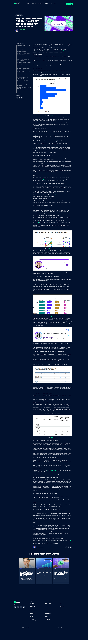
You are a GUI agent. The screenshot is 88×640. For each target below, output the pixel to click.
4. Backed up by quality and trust (24, 56)
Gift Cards (32, 603)
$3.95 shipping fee (51, 470)
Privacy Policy (57, 627)
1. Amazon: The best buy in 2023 (24, 62)
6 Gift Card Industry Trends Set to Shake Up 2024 (44, 572)
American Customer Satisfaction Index (44, 363)
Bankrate (51, 115)
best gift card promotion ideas (59, 50)
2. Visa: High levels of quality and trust (23, 65)
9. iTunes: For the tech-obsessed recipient (24, 88)
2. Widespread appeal (21, 51)
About (61, 603)
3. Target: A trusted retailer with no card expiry (23, 69)
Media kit (62, 606)
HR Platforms (32, 619)
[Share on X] (22, 98)
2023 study (36, 222)
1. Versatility (20, 49)
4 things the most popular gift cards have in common (23, 46)
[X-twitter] (24, 607)
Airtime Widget (48, 613)
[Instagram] (17, 98)
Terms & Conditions (65, 627)
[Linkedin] (18, 607)
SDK (45, 615)
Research (31, 617)
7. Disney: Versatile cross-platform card (23, 81)
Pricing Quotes (48, 603)
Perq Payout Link (33, 607)
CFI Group (51, 384)
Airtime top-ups (33, 605)
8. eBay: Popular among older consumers (23, 85)
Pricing (51, 3)
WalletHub (52, 437)
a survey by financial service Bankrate (58, 75)
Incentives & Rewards (34, 620)
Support (46, 616)
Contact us (62, 607)
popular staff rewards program (60, 194)
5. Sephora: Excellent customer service (23, 74)
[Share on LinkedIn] (19, 98)
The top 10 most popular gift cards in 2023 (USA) (23, 60)
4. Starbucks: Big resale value (23, 71)
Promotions (47, 605)
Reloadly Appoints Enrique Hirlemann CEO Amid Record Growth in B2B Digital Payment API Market (26, 573)
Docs (55, 3)
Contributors (47, 619)
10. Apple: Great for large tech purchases (23, 91)
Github (46, 617)
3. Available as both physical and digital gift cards (23, 54)
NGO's (31, 615)
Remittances (32, 613)
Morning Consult (53, 248)
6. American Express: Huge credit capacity (22, 78)
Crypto (31, 616)
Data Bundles (32, 606)
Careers (61, 605)
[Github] (21, 607)
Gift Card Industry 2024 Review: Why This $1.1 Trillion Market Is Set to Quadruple (61, 572)
